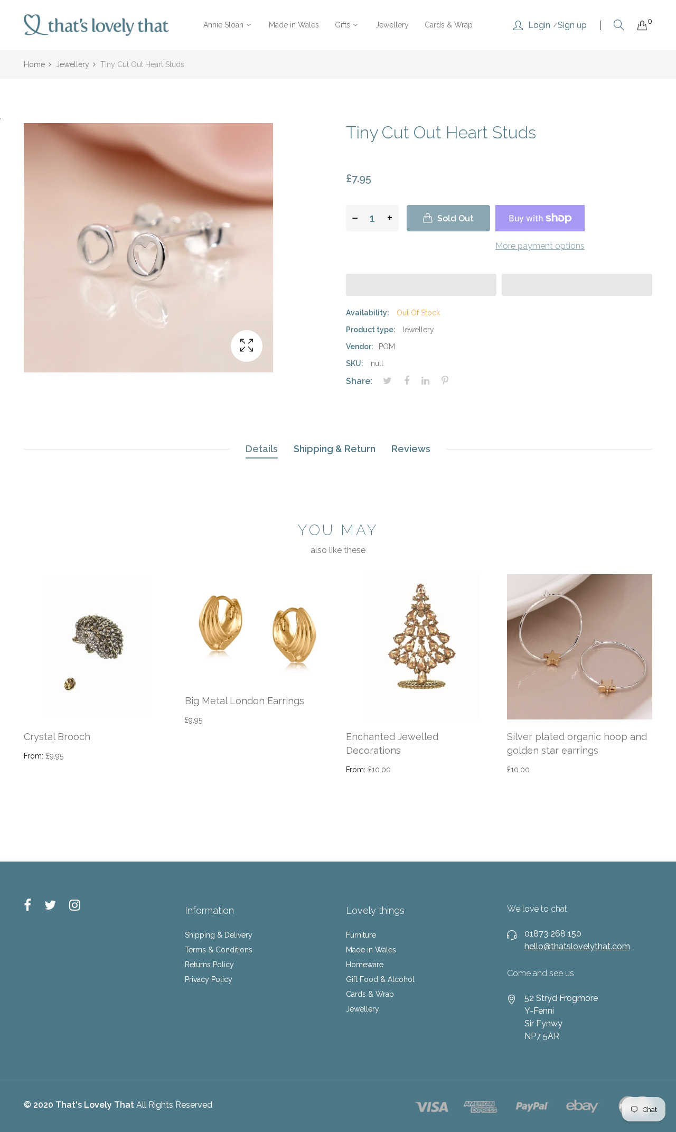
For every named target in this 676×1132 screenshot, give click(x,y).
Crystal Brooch (57, 736)
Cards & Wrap (370, 994)
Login (539, 25)
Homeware (364, 964)
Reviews (410, 448)
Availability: (367, 312)
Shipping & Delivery (218, 935)
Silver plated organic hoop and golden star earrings (577, 743)
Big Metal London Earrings (244, 700)
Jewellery (362, 1009)
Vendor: (359, 346)
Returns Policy (209, 964)
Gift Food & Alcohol (380, 979)
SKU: (354, 363)
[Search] (619, 25)
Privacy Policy (208, 979)
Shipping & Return (334, 448)
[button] (421, 285)
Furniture (361, 935)
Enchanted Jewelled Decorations (392, 743)
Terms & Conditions (218, 950)
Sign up (572, 25)
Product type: (371, 329)
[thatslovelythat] (96, 25)
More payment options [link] (540, 246)
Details (262, 448)
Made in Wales (371, 950)
